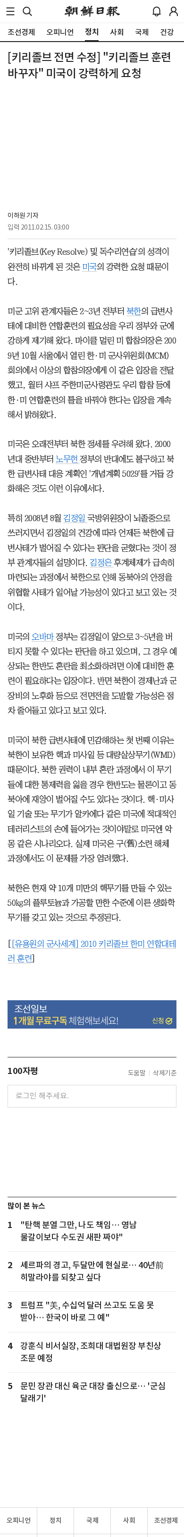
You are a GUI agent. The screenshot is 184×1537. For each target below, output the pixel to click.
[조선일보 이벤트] (92, 1014)
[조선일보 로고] (92, 11)
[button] (10, 11)
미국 (89, 267)
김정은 (102, 562)
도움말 (137, 1073)
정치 (55, 1520)
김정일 (75, 518)
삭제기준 (164, 1073)
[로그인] (173, 11)
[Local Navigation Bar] (10, 11)
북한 (133, 311)
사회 (129, 1520)
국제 (92, 1520)
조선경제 (166, 1520)
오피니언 (18, 1520)
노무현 (68, 459)
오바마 (44, 637)
